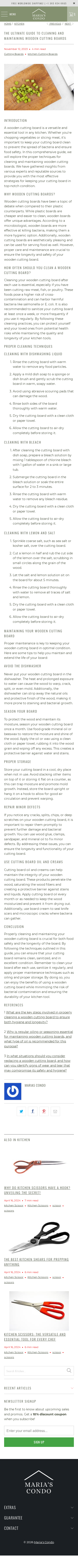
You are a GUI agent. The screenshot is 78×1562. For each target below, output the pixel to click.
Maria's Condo (44, 1542)
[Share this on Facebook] (32, 1111)
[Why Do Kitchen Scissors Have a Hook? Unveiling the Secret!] (39, 1164)
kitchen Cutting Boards (43, 54)
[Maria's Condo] (39, 14)
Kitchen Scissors (38, 1205)
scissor (56, 1205)
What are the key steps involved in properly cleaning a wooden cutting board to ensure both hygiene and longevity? (38, 1017)
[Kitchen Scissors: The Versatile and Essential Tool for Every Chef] (39, 1311)
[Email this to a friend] (55, 1111)
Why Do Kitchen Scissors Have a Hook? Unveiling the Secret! (37, 1190)
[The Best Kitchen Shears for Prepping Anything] (39, 1237)
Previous (55, 23)
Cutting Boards (14, 54)
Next (68, 23)
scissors (9, 1210)
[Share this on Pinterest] (44, 1111)
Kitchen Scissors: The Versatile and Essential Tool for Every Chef (35, 1337)
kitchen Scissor (13, 1205)
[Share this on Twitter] (21, 1111)
